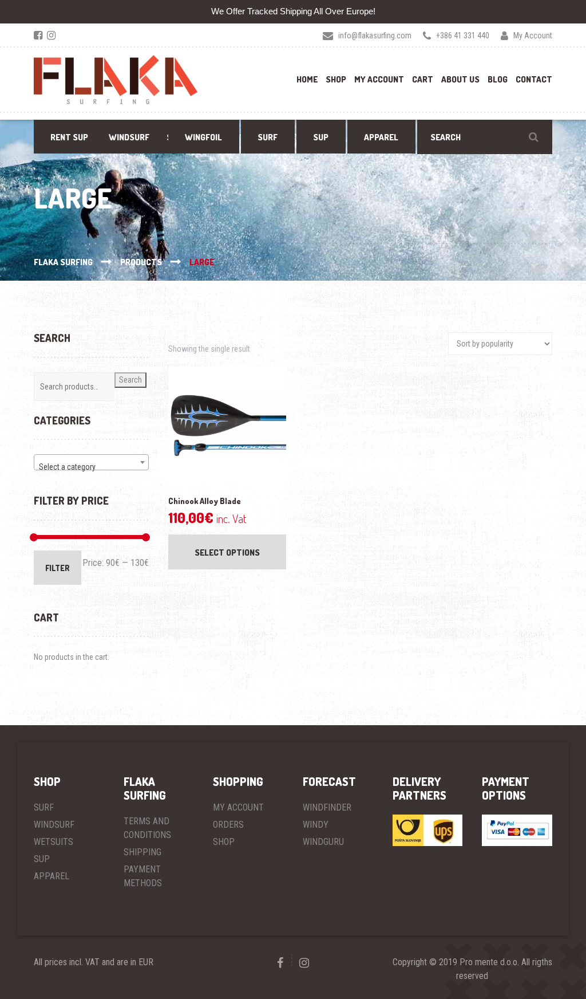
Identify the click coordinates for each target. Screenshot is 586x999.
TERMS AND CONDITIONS (147, 828)
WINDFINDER (327, 807)
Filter (57, 568)
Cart (422, 79)
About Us (460, 79)
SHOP (224, 841)
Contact (534, 79)
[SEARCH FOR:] (484, 137)
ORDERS (228, 824)
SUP (42, 859)
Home (307, 79)
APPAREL (51, 876)
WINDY (315, 824)
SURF (44, 807)
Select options (227, 552)
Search (130, 379)
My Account (379, 79)
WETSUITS (53, 841)
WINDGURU (323, 841)
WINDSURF (54, 824)
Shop (336, 79)
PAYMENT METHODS (143, 876)
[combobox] (91, 462)
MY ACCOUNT (238, 807)
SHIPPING (142, 852)
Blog (498, 79)
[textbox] (91, 467)
